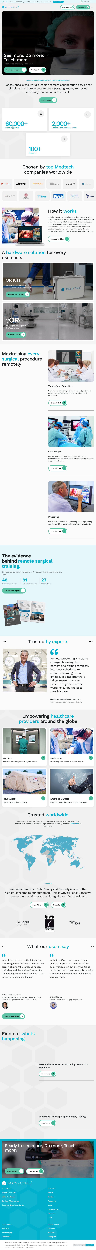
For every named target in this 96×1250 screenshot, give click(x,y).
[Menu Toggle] (92, 8)
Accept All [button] (90, 1245)
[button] (90, 641)
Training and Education (60, 386)
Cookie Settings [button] (78, 1245)
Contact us (75, 824)
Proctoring (53, 517)
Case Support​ (55, 451)
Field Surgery (9, 798)
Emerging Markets (59, 798)
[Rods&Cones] (10, 7)
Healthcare (56, 758)
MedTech (7, 758)
